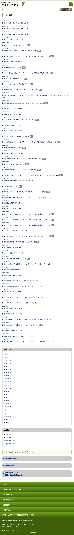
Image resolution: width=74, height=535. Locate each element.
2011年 (8, 401)
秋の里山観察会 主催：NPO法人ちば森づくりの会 (21, 89)
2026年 (8, 354)
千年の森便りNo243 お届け (13, 314)
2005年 (8, 419)
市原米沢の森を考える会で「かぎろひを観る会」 (20, 51)
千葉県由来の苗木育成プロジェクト (22, 452)
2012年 (8, 397)
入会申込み (7, 510)
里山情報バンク (9, 500)
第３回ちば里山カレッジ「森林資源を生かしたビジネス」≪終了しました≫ (29, 342)
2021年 (8, 369)
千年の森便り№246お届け (13, 247)
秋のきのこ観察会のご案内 (13, 147)
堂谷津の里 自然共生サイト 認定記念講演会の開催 (21, 281)
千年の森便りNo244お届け (13, 292)
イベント (8, 437)
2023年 (8, 363)
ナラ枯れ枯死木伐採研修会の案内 (15, 258)
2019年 (8, 376)
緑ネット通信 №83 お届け (14, 308)
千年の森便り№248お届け (13, 114)
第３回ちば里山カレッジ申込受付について (18, 40)
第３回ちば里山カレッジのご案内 (15, 45)
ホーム (5, 484)
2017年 (8, 382)
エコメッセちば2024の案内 (13, 131)
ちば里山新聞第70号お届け (13, 125)
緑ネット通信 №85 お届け (14, 153)
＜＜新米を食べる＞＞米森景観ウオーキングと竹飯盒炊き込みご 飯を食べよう (30, 142)
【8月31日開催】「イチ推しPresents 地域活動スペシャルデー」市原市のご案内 (31, 175)
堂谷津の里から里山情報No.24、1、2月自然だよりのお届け (24, 325)
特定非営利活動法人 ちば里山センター (17, 520)
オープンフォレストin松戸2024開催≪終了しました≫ (22, 303)
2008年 (8, 410)
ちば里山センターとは (11, 489)
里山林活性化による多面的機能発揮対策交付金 (14, 474)
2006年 (8, 416)
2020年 (8, 373)
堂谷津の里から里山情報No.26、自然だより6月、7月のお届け (25, 197)
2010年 (8, 404)
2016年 (8, 385)
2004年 (8, 422)
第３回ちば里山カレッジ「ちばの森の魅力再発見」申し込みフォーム (27, 56)
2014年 (8, 391)
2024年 (8, 360)
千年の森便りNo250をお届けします (16, 34)
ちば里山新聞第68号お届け (13, 269)
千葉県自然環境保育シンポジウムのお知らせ (19, 181)
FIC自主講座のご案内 (11, 186)
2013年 (8, 394)
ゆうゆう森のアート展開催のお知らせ (16, 136)
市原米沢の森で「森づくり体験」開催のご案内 (19, 242)
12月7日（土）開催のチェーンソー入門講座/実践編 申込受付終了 (26, 73)
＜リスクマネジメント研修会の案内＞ (16, 84)
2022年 (8, 366)
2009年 (8, 407)
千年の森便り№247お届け (13, 208)
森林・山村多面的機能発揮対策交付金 (18, 515)
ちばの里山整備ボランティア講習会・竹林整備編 (20, 170)
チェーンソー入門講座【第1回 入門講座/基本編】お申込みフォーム (27, 225)
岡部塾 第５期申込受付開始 (13, 78)
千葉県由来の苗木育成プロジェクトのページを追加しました (24, 103)
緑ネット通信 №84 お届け (14, 253)
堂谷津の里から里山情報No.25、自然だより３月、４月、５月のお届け (27, 264)
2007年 (8, 413)
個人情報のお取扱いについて (12, 531)
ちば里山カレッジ (11, 458)
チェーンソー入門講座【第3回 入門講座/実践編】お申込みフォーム (27, 214)
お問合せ (6, 505)
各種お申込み (9, 444)
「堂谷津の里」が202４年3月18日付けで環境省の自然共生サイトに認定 (28, 319)
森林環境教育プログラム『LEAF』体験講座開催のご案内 (23, 159)
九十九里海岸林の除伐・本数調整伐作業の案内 (19, 120)
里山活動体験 (9, 466)
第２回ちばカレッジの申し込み (14, 164)
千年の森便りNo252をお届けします (16, 23)
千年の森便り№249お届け (13, 109)
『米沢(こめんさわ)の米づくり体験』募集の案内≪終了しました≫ (26, 297)
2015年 (8, 388)
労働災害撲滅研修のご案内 (13, 67)
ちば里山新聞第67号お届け (13, 331)
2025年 (8, 357)
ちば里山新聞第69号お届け (13, 203)
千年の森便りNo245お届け (13, 275)
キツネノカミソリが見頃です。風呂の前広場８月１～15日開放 (25, 192)
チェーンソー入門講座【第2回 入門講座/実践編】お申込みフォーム (27, 220)
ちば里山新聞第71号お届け (13, 62)
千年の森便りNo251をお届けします (16, 28)
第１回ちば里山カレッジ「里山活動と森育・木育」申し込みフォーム (27, 236)
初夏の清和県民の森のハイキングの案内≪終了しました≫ (23, 286)
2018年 (8, 379)
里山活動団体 (8, 495)
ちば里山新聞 (9, 441)
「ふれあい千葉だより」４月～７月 (16, 231)
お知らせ (8, 434)
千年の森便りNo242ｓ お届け (14, 336)
